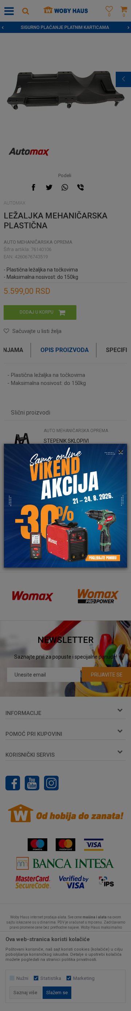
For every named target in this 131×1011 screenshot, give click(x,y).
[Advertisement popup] (65, 505)
